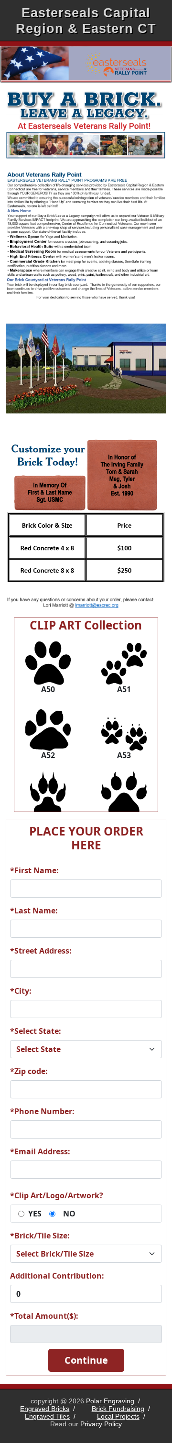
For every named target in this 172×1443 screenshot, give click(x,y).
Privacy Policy (101, 1424)
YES (35, 1213)
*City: (21, 991)
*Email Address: (40, 1151)
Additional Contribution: (57, 1275)
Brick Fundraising (118, 1408)
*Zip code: (29, 1071)
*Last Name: (34, 910)
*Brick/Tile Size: (40, 1235)
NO (69, 1213)
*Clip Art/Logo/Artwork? (56, 1195)
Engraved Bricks (44, 1408)
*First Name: (34, 870)
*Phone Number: (42, 1111)
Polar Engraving (110, 1401)
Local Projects (118, 1416)
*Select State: (35, 1031)
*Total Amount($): (44, 1316)
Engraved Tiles (47, 1416)
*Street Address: (41, 950)
